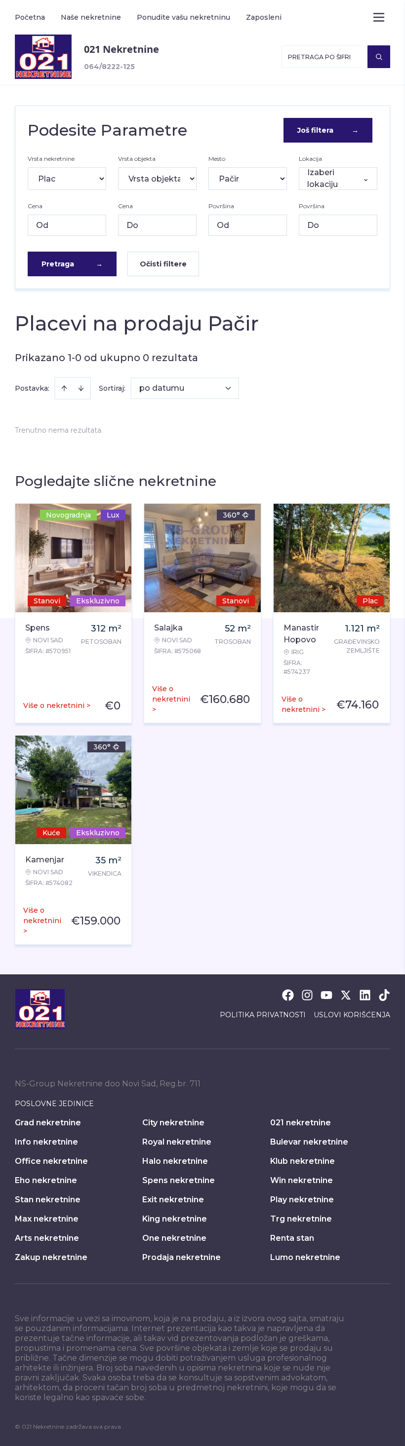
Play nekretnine (302, 1199)
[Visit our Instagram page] (307, 995)
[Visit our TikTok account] (384, 995)
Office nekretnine (51, 1161)
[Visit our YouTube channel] (326, 995)
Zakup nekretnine (51, 1257)
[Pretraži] (378, 56)
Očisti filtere (163, 264)
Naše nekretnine (91, 17)
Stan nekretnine (48, 1199)
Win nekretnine (301, 1180)
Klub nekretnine (302, 1161)
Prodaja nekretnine (181, 1257)
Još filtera (328, 130)
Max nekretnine (47, 1219)
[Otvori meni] (378, 17)
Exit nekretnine (173, 1199)
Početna (30, 17)
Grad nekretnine (48, 1122)
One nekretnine (174, 1238)
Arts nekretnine (47, 1238)
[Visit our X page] (346, 995)
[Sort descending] (81, 388)
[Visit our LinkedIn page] (365, 995)
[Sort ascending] (64, 388)
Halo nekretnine (175, 1161)
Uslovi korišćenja (352, 1014)
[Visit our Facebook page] (288, 995)
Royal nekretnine (176, 1142)
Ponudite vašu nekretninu (183, 17)
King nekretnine (174, 1219)
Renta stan (292, 1238)
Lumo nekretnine (305, 1257)
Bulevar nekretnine (309, 1142)
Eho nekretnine (46, 1180)
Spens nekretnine (178, 1180)
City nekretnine (173, 1122)
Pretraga (72, 264)
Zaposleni (264, 17)
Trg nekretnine (301, 1219)
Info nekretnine (46, 1142)
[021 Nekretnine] (43, 57)
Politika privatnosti (263, 1014)
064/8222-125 (109, 66)
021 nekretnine (300, 1122)
